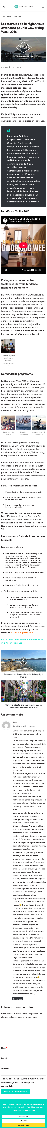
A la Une (17, 16)
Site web (5, 1068)
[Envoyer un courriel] (9, 67)
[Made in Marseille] (23, 6)
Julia (6, 67)
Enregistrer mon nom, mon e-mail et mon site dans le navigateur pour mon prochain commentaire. (23, 1082)
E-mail (5, 1058)
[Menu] (43, 7)
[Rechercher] (4, 7)
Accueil (8, 16)
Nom (4, 1047)
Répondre (17, 998)
